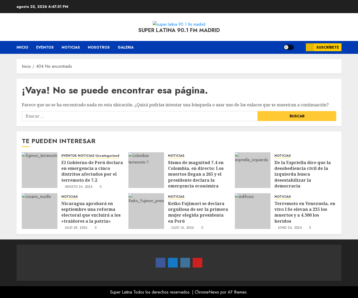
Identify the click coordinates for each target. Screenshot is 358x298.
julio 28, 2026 (76, 228)
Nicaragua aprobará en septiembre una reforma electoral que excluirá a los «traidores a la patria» (91, 212)
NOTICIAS (71, 47)
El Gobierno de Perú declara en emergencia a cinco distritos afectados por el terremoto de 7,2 (92, 171)
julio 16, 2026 (182, 228)
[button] (300, 47)
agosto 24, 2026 (79, 187)
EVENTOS (45, 47)
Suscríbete (327, 47)
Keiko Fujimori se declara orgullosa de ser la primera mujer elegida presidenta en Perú (198, 212)
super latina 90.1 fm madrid (179, 30)
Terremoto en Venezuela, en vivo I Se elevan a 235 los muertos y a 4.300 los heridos (304, 212)
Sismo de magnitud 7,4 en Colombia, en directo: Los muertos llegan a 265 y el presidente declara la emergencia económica (196, 174)
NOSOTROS (99, 47)
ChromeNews (207, 292)
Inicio (22, 47)
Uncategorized (107, 156)
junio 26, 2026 (290, 228)
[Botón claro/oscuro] (289, 47)
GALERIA (126, 47)
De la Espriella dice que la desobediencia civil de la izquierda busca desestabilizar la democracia (302, 174)
